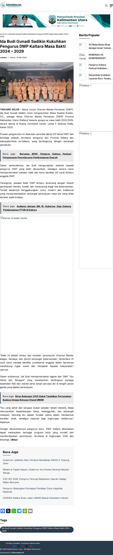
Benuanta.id (18, 552)
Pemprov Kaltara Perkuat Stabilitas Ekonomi (98, 68)
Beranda (3, 34)
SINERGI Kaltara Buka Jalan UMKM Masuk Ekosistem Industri (35, 498)
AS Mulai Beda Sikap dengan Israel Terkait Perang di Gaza (100, 48)
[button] (106, 5)
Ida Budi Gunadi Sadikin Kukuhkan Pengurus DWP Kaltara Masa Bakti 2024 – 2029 (36, 529)
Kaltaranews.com (14, 549)
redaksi (3, 57)
